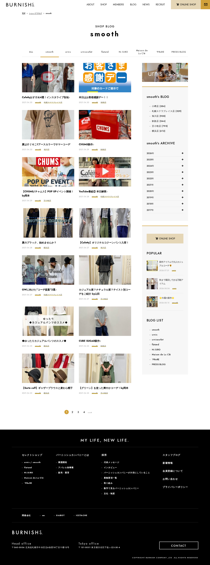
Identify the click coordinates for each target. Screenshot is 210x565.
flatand (105, 51)
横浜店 (158, 130)
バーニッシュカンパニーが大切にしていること (127, 472)
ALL (31, 51)
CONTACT (178, 546)
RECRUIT (160, 4)
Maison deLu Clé (142, 52)
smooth (49, 51)
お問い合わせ (170, 479)
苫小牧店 (160, 126)
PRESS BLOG (179, 51)
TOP (23, 13)
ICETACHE (81, 515)
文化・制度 (109, 493)
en (43, 515)
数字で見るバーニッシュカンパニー (121, 488)
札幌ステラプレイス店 (167, 111)
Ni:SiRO (123, 51)
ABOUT (90, 4)
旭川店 (159, 116)
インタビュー (110, 467)
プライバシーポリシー (175, 487)
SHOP (103, 4)
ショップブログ (35, 13)
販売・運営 (63, 472)
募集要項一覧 (110, 477)
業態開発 (62, 462)
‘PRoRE (160, 51)
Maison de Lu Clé (161, 354)
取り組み (108, 483)
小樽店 (159, 106)
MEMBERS (118, 4)
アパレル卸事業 (66, 467)
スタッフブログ (171, 455)
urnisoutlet (86, 51)
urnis (68, 51)
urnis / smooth (32, 462)
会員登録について (173, 471)
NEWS (146, 4)
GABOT (60, 515)
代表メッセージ (111, 462)
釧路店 (159, 121)
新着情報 (168, 463)
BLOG (133, 4)
